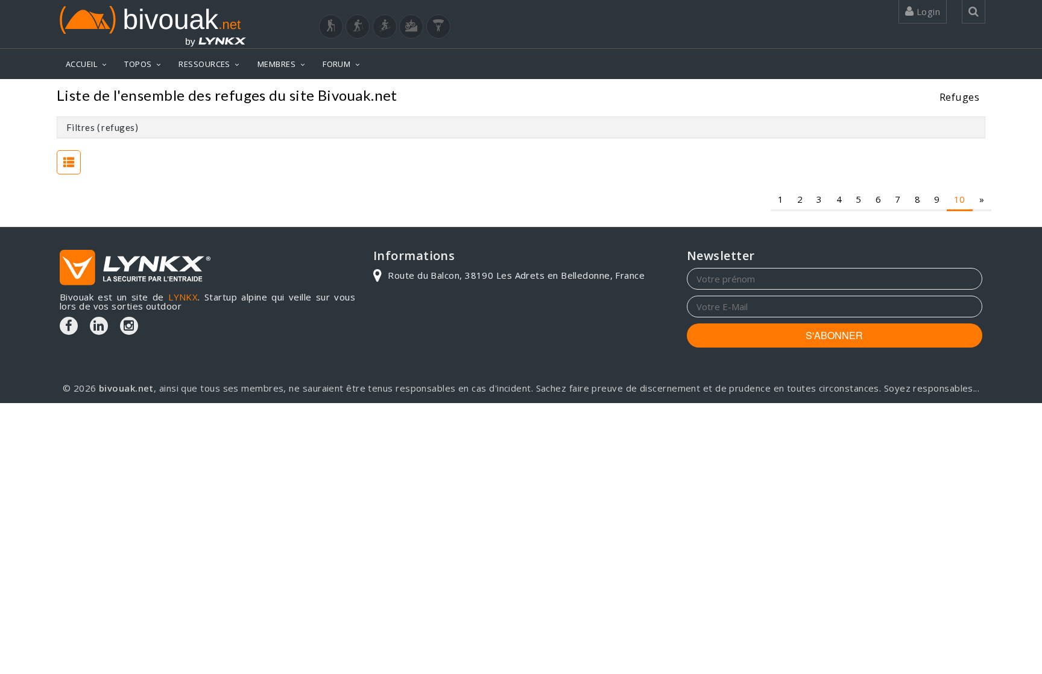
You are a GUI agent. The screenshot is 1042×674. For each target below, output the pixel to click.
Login (927, 11)
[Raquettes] (358, 26)
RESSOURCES (204, 64)
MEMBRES (276, 64)
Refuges (959, 97)
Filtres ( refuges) (102, 127)
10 (959, 199)
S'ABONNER (834, 335)
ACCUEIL (81, 64)
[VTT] (411, 26)
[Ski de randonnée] (385, 26)
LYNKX (183, 297)
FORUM (336, 64)
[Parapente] (438, 26)
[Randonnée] (331, 26)
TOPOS (137, 64)
